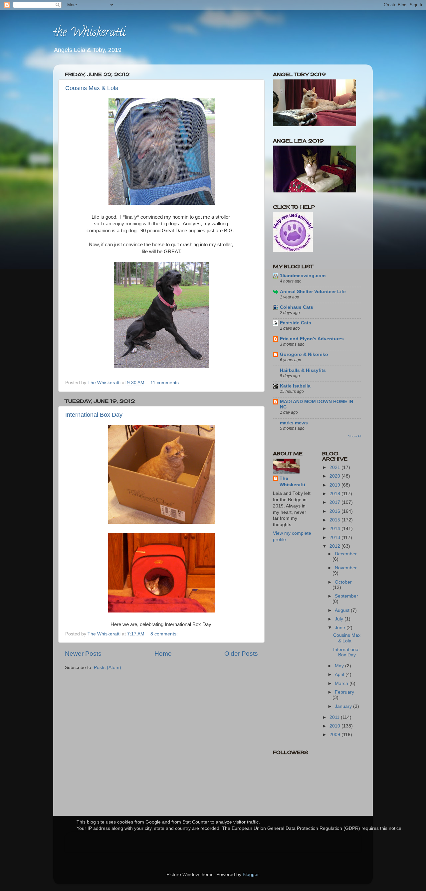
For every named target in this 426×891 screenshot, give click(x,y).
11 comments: (165, 382)
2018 (335, 493)
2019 (335, 485)
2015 (335, 519)
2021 (335, 467)
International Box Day (93, 414)
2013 (335, 537)
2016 (335, 511)
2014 (335, 528)
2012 (335, 546)
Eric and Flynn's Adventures (312, 338)
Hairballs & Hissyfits (303, 370)
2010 (335, 726)
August (343, 610)
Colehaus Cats (296, 307)
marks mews (294, 422)
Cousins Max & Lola (91, 88)
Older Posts (241, 653)
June (340, 627)
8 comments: (164, 633)
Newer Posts (83, 653)
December (346, 553)
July (339, 618)
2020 (335, 476)
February (344, 692)
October (343, 582)
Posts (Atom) (107, 667)
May (340, 665)
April (340, 674)
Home (163, 653)
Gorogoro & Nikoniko (304, 354)
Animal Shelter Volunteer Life (313, 291)
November (346, 567)
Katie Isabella (295, 386)
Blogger (251, 874)
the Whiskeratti (89, 33)
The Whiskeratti (292, 481)
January (344, 706)
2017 (335, 502)
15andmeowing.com (302, 275)
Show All (354, 436)
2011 (335, 717)
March (342, 683)
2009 (335, 734)
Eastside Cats (295, 322)
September (346, 596)
